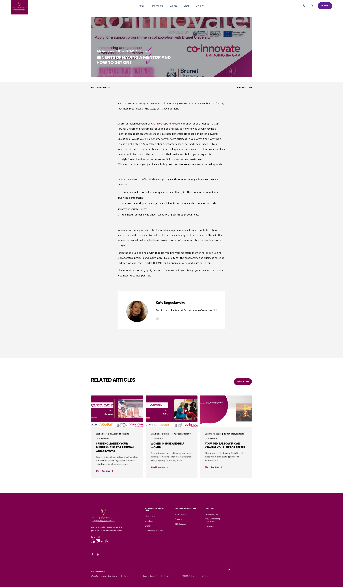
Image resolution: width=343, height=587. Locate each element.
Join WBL (324, 5)
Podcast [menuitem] (178, 519)
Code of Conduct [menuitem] (150, 576)
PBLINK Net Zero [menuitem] (188, 576)
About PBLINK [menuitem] (181, 514)
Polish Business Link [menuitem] (185, 508)
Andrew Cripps (159, 123)
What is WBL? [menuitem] (151, 516)
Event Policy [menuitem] (169, 576)
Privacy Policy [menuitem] (129, 576)
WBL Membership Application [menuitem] (212, 520)
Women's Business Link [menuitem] (154, 509)
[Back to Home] (19, 12)
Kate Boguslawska (105, 51)
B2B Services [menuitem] (180, 524)
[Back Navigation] (171, 88)
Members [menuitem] (149, 521)
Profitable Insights (156, 179)
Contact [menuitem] (210, 508)
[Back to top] (229, 569)
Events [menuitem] (148, 526)
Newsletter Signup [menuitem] (213, 514)
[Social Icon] (93, 554)
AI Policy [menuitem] (205, 576)
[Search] (312, 5)
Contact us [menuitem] (210, 526)
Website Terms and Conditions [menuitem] (104, 576)
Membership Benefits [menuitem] (154, 530)
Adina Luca (124, 179)
